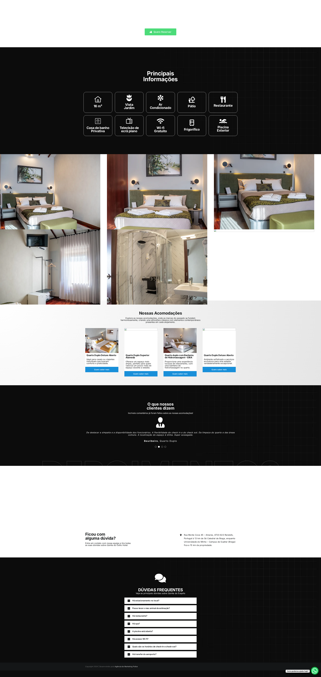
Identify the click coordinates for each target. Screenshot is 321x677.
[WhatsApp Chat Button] (314, 670)
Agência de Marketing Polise (126, 664)
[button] (160, 598)
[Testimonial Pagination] (156, 444)
